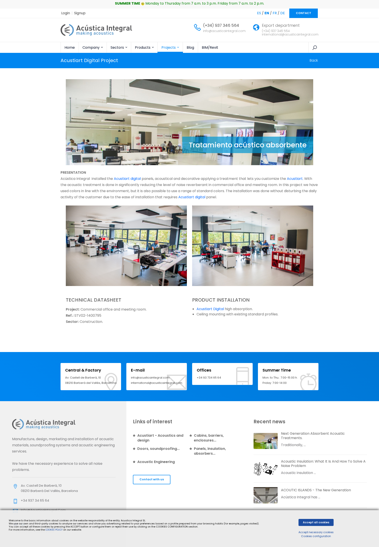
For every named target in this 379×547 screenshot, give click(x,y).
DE (282, 13)
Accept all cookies (316, 522)
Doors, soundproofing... (158, 448)
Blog (190, 47)
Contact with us (151, 479)
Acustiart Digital (210, 308)
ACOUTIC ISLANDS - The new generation (316, 490)
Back (314, 60)
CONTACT (303, 13)
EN (267, 13)
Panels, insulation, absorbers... (210, 451)
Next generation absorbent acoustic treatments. (313, 435)
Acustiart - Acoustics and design (160, 438)
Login (65, 13)
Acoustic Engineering (156, 461)
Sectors (118, 47)
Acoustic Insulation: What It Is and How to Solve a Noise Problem (323, 463)
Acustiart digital (127, 178)
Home (69, 47)
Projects (169, 47)
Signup (80, 13)
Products (143, 47)
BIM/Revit (210, 47)
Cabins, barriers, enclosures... (209, 438)
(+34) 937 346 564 (221, 25)
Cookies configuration (316, 536)
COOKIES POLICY (54, 529)
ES (259, 13)
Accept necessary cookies (316, 532)
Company (91, 47)
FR (275, 13)
